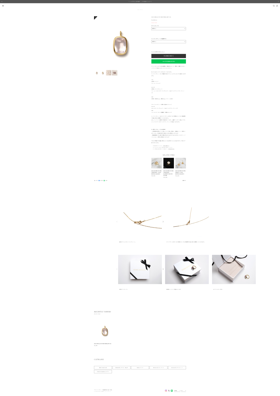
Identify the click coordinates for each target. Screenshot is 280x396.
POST (97, 180)
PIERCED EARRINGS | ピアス (103, 371)
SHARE (101, 180)
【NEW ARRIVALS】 (103, 367)
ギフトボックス (155, 25)
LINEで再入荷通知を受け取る (168, 61)
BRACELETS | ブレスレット (177, 367)
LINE (106, 180)
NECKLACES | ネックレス (158, 367)
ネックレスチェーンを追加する (158, 38)
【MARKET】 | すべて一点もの (121, 367)
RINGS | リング (140, 367)
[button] (163, 221)
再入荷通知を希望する (169, 56)
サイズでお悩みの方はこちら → (158, 51)
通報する (184, 180)
